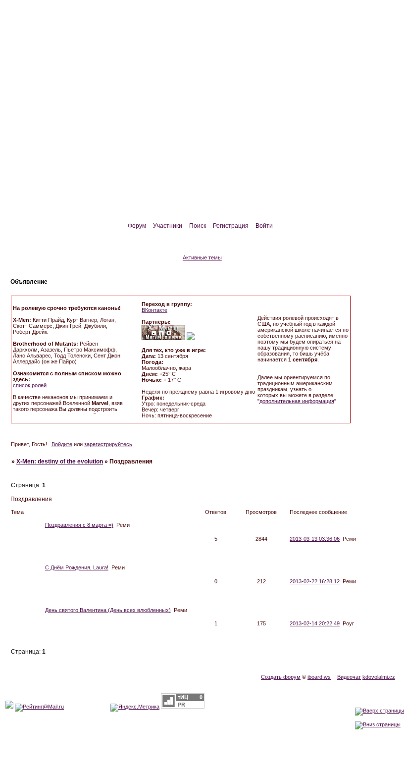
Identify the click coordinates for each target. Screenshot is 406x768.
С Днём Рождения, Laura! (76, 567)
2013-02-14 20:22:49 (315, 623)
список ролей (30, 385)
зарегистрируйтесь (108, 444)
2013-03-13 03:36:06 (315, 539)
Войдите (61, 444)
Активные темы (202, 257)
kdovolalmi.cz (378, 677)
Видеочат (349, 677)
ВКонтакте (154, 310)
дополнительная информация (296, 401)
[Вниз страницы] (378, 724)
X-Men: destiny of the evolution (59, 461)
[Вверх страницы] (379, 711)
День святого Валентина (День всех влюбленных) (108, 610)
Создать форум (281, 677)
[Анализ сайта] (182, 707)
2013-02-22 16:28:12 (315, 581)
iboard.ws (319, 677)
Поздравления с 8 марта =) (79, 525)
